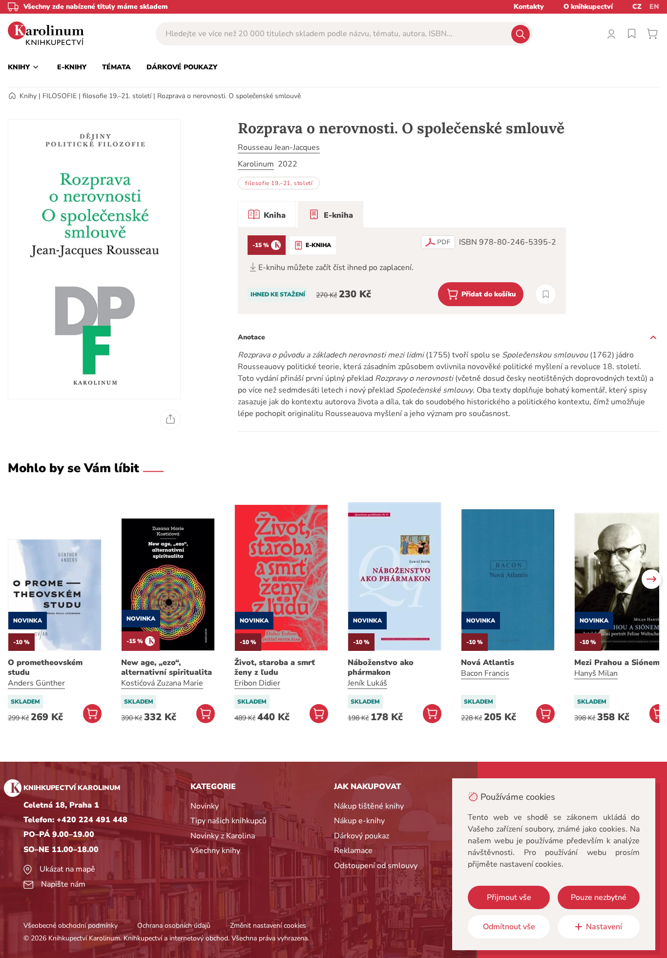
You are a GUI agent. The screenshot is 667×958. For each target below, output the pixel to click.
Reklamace (353, 850)
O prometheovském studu (45, 667)
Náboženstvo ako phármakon (381, 667)
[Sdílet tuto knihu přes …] (170, 419)
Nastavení (604, 926)
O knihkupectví (588, 6)
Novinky (204, 806)
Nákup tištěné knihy (369, 806)
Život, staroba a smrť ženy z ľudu (274, 667)
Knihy (28, 96)
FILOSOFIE (59, 96)
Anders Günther (36, 683)
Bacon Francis (485, 673)
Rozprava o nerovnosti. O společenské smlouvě (229, 96)
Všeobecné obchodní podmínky (70, 925)
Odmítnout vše (509, 926)
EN (654, 6)
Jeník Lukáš (367, 683)
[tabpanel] (402, 271)
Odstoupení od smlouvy (375, 865)
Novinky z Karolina (222, 836)
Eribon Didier (257, 683)
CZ (637, 6)
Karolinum (256, 164)
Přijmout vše (509, 897)
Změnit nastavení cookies (268, 925)
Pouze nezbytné (598, 897)
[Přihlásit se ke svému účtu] (611, 34)
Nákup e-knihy (359, 820)
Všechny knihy (215, 850)
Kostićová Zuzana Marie (162, 683)
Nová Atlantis (487, 662)
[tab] (267, 214)
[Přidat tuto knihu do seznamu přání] (545, 294)
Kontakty (529, 6)
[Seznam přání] (632, 34)
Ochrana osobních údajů (173, 925)
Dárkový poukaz (361, 836)
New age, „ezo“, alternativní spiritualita (166, 667)
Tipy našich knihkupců (228, 820)
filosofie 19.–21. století (117, 96)
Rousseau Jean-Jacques (279, 147)
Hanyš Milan (596, 673)
